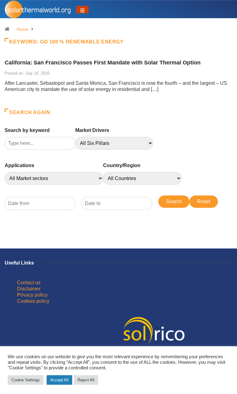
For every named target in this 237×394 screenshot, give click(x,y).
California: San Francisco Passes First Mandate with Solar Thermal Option (103, 63)
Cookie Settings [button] (25, 380)
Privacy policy (32, 295)
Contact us (28, 282)
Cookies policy (33, 301)
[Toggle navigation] (82, 9)
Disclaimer (28, 288)
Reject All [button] (85, 380)
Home (22, 29)
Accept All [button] (59, 380)
